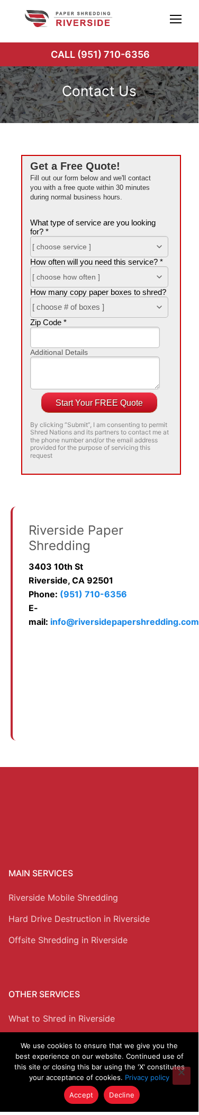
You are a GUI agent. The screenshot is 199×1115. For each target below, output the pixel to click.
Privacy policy (147, 1077)
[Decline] (182, 1076)
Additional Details (59, 352)
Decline (121, 1095)
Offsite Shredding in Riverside (68, 940)
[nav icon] (176, 18)
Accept (81, 1095)
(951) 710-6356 (93, 594)
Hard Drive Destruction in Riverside (79, 918)
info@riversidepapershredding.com (124, 621)
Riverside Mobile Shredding (63, 897)
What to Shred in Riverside (61, 1018)
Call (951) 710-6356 (100, 54)
